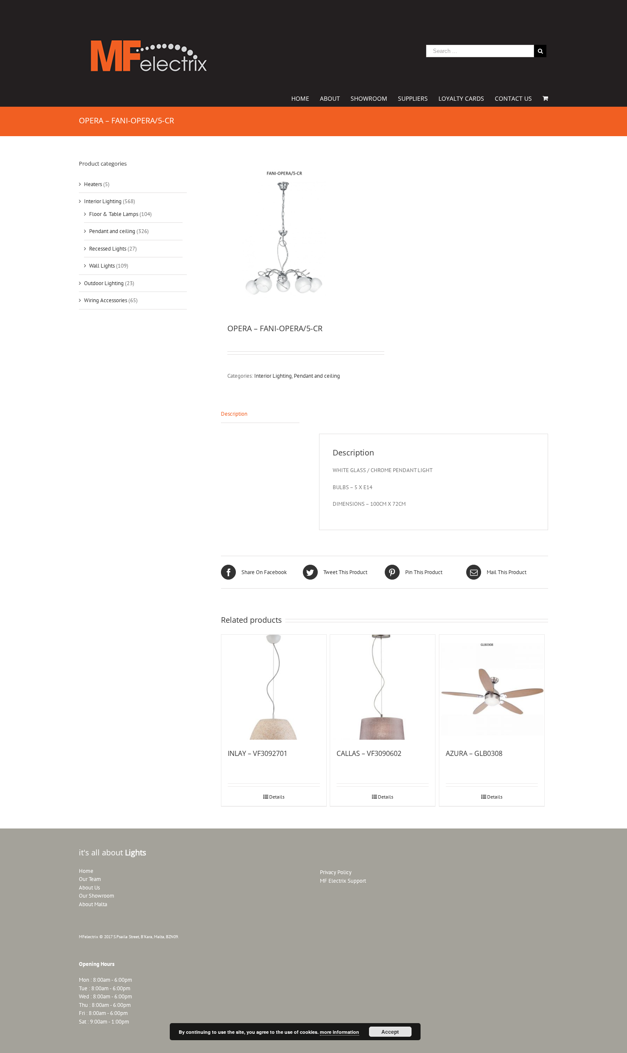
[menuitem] (305, 97)
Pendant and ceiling (317, 375)
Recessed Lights (107, 248)
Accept (390, 1031)
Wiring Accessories (105, 300)
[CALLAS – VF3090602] (382, 687)
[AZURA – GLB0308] (491, 687)
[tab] (260, 414)
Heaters (93, 184)
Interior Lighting (273, 375)
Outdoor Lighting (104, 283)
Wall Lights (102, 265)
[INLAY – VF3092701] (273, 687)
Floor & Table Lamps (113, 214)
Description (234, 413)
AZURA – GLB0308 (474, 753)
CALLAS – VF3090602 (369, 753)
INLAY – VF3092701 (257, 753)
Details (276, 796)
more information (339, 1032)
